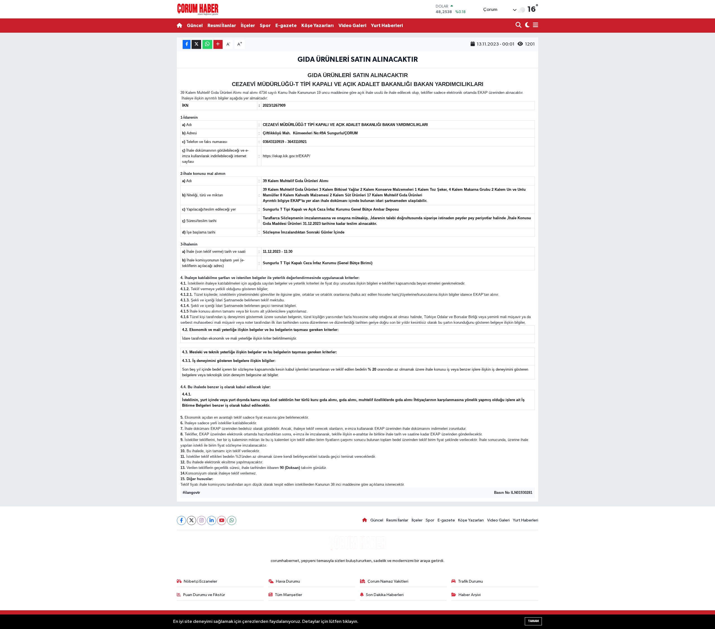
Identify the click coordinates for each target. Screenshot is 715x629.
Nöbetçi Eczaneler (200, 581)
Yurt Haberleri (387, 25)
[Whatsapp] (231, 520)
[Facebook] (181, 520)
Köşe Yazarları (317, 25)
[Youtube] (221, 520)
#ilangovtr (191, 492)
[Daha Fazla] (218, 44)
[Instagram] (201, 520)
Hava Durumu (288, 581)
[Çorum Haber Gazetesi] (198, 9)
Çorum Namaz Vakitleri (388, 581)
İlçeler (248, 25)
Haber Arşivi (470, 595)
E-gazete (286, 25)
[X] (191, 520)
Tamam (533, 621)
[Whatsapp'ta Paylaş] (207, 44)
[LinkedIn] (211, 520)
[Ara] (519, 26)
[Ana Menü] (534, 26)
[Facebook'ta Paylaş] (186, 44)
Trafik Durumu (470, 581)
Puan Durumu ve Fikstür (204, 595)
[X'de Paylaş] (196, 44)
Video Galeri (352, 25)
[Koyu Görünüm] (527, 26)
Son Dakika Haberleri (385, 595)
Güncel (195, 25)
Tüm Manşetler (288, 595)
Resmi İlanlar (222, 25)
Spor (265, 25)
